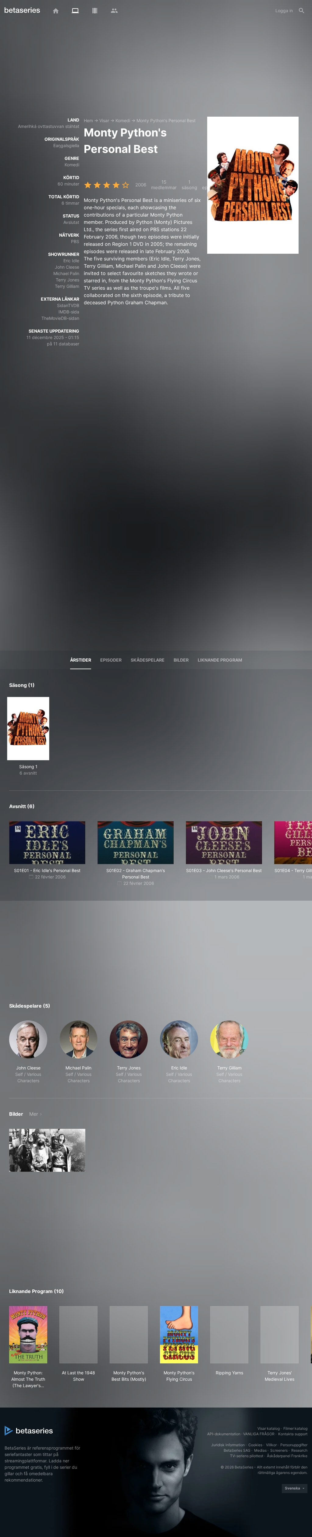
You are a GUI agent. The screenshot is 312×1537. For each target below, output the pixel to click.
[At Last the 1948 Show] (78, 1334)
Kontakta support (292, 1434)
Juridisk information (228, 1445)
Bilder (181, 659)
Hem (88, 120)
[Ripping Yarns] (229, 1334)
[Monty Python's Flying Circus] (179, 1334)
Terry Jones (67, 279)
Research (299, 1450)
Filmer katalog (295, 1428)
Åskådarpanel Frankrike (287, 1456)
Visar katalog (268, 1428)
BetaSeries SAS (237, 1450)
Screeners (279, 1450)
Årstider (80, 659)
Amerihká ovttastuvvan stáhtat (48, 126)
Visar (104, 120)
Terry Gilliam (67, 286)
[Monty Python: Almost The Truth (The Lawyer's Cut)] (28, 1334)
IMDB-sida (68, 311)
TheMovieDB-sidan (60, 318)
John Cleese (67, 267)
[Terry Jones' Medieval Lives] (280, 1334)
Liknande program (220, 659)
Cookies (255, 1445)
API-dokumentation (223, 1434)
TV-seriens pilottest (246, 1456)
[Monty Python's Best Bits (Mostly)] (129, 1334)
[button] (28, 1052)
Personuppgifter (293, 1445)
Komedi (122, 120)
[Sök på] (301, 10)
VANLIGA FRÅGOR (259, 1434)
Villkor (271, 1445)
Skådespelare (148, 659)
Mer (33, 1114)
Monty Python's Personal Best (166, 120)
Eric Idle (71, 260)
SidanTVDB (68, 305)
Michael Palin (66, 273)
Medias (260, 1450)
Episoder (111, 659)
